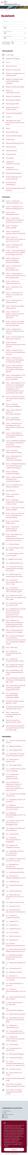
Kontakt (6, 1117)
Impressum (8, 1153)
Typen (12, 41)
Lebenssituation (7, 31)
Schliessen (14, 1149)
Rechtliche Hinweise (14, 1153)
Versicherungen (7, 36)
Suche (5, 21)
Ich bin (5, 26)
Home (2, 10)
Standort (6, 1116)
